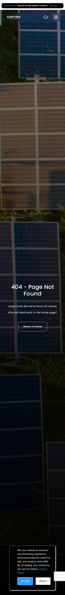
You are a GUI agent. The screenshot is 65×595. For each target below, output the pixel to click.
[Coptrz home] (14, 17)
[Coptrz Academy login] (45, 17)
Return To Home (32, 326)
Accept (25, 581)
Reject (43, 581)
